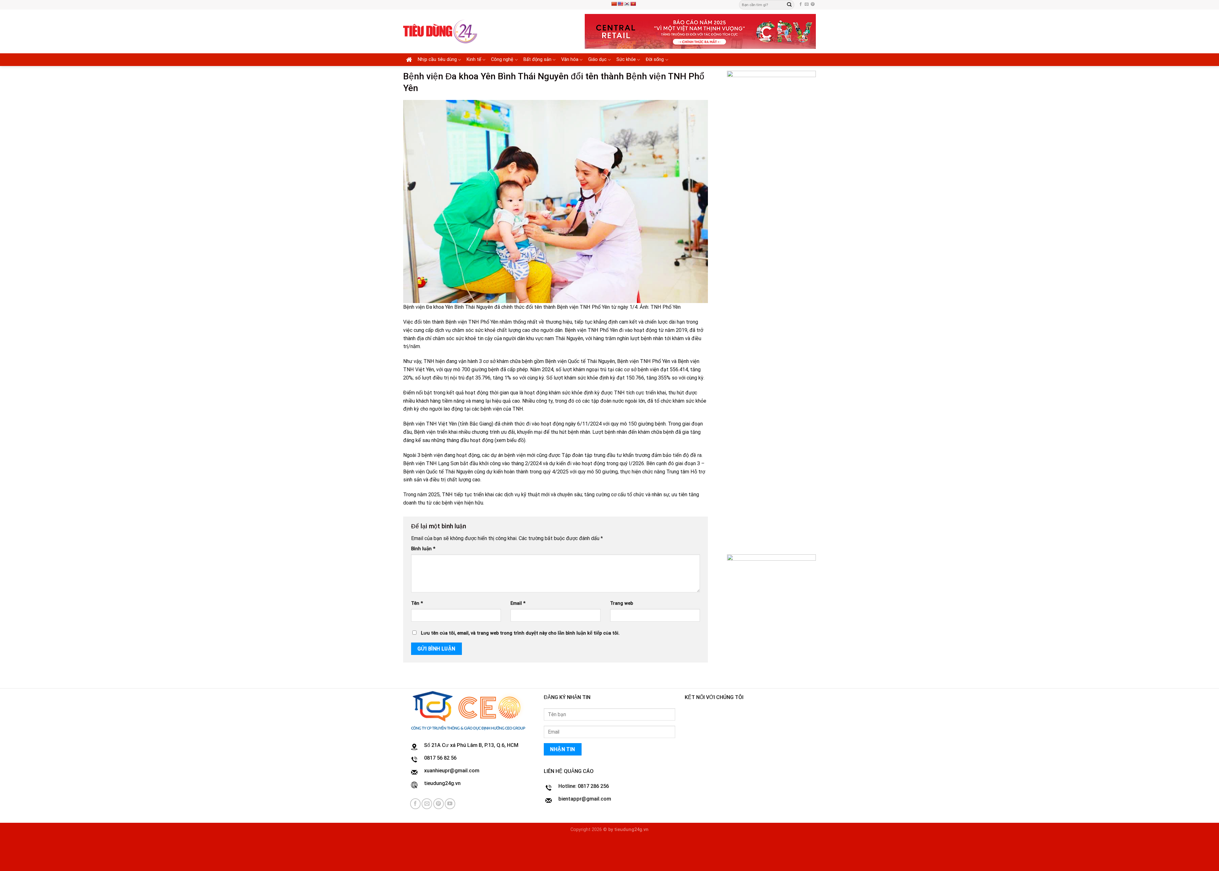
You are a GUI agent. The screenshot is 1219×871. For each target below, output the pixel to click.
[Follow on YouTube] (450, 803)
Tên (417, 603)
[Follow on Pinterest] (813, 4)
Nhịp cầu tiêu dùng (437, 59)
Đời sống (655, 59)
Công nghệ (502, 59)
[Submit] (789, 5)
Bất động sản (537, 59)
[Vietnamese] (633, 3)
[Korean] (626, 3)
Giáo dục (597, 59)
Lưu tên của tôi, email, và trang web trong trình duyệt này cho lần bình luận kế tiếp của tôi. (520, 633)
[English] (620, 3)
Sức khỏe (626, 59)
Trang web (621, 603)
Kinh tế (474, 59)
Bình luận (423, 548)
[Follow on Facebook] (801, 4)
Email (517, 603)
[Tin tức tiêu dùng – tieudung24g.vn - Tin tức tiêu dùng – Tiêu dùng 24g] (440, 31)
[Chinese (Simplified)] (614, 3)
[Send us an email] (807, 4)
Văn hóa (569, 59)
